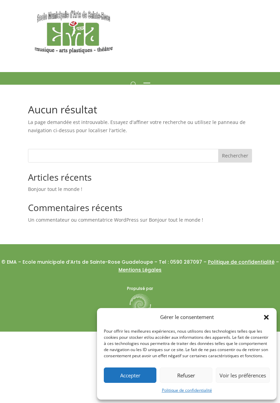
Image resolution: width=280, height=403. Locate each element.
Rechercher (235, 155)
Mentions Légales (140, 269)
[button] (266, 317)
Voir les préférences (243, 375)
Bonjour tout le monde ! (55, 189)
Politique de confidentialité (187, 390)
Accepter (130, 375)
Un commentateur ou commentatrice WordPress (83, 220)
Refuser (186, 375)
